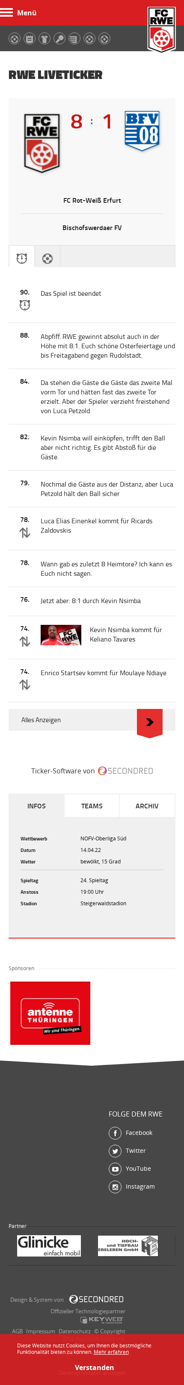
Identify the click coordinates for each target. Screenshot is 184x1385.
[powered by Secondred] (125, 771)
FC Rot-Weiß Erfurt (162, 30)
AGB (17, 1331)
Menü (27, 12)
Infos (36, 806)
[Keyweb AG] (101, 1320)
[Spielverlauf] (21, 256)
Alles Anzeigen (41, 719)
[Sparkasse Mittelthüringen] (130, 1247)
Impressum (40, 1331)
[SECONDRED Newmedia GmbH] (96, 1299)
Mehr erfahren (111, 1352)
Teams (92, 806)
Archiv (147, 806)
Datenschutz (75, 1331)
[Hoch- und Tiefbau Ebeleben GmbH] (53, 1247)
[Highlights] (47, 256)
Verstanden (92, 1367)
